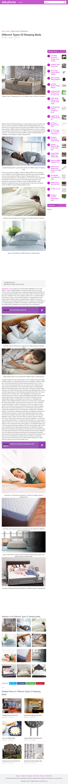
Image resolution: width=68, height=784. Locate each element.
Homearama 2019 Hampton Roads (12, 761)
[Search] (64, 2)
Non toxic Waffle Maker (8, 738)
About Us (42, 776)
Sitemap (18, 776)
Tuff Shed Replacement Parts (55, 124)
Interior (20, 2)
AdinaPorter (9, 2)
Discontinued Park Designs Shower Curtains (36, 761)
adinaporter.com (6, 288)
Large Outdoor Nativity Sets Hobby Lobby (55, 155)
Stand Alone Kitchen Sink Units (33, 715)
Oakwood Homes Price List (10, 715)
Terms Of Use (36, 776)
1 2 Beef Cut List (55, 189)
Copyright (29, 776)
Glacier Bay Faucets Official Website (55, 72)
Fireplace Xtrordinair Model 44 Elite (55, 139)
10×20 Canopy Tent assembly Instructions (55, 131)
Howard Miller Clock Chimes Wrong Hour (35, 738)
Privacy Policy (48, 776)
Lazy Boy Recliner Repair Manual (55, 85)
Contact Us (23, 776)
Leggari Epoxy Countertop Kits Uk (55, 117)
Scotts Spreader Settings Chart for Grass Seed (55, 92)
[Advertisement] (34, 18)
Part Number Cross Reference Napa (55, 177)
